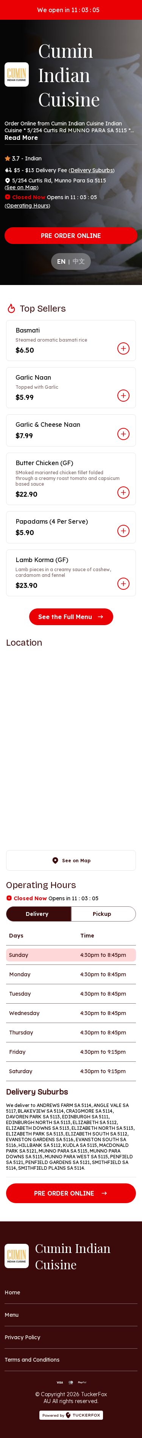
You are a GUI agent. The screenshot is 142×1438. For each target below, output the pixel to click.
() (92, 170)
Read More (21, 137)
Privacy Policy (22, 1337)
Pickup (102, 914)
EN (61, 261)
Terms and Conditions (32, 1359)
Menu (12, 1314)
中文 (79, 261)
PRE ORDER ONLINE (71, 235)
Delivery (37, 914)
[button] (71, 340)
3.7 (16, 158)
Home (12, 1292)
